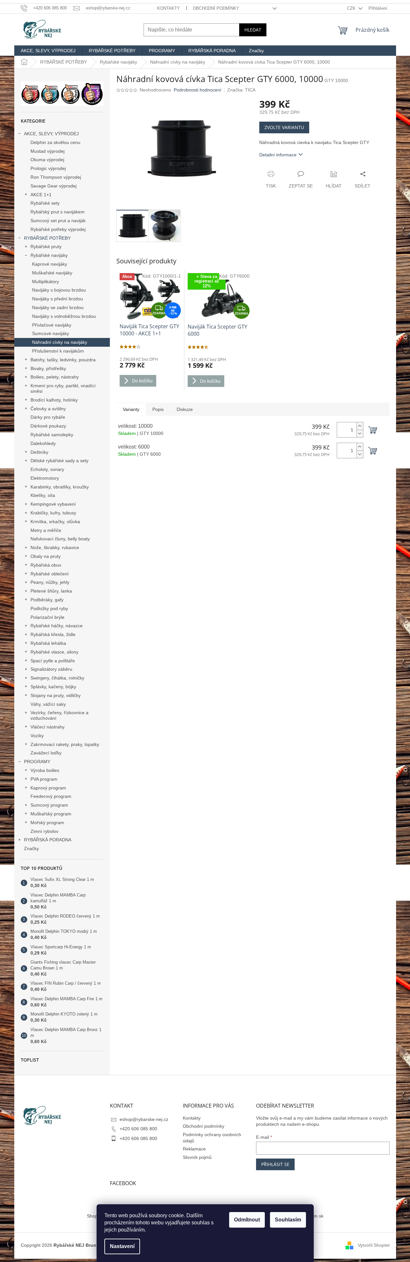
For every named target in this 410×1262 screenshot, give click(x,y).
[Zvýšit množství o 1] (360, 426)
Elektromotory (44, 478)
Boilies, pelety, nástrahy (54, 376)
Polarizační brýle (47, 617)
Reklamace (194, 1148)
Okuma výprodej (47, 159)
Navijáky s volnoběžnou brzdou (64, 316)
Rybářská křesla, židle (53, 634)
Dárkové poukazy (48, 425)
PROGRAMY (37, 761)
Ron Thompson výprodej (55, 177)
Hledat (252, 30)
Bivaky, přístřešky (48, 368)
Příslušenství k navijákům (58, 351)
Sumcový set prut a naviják (58, 220)
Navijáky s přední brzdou (57, 298)
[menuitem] (48, 50)
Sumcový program (49, 805)
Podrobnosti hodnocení (197, 89)
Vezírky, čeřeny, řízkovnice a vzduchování (59, 715)
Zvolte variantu (284, 127)
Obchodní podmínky (216, 8)
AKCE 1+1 (41, 194)
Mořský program (47, 822)
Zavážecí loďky (46, 752)
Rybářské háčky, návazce (56, 625)
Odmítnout (247, 1219)
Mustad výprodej (47, 151)
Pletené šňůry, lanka (51, 591)
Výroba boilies (44, 770)
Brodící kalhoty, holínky (54, 400)
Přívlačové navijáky (51, 325)
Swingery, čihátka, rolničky (57, 677)
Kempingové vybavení (53, 504)
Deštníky (39, 452)
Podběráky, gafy (47, 599)
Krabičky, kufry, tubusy (53, 512)
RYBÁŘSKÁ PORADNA (47, 839)
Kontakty (168, 8)
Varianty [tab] (131, 409)
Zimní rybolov (44, 831)
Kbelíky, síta (42, 495)
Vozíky (37, 735)
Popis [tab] (158, 409)
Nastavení (122, 1246)
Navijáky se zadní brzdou (58, 307)
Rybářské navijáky (49, 255)
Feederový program (50, 796)
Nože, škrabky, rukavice (54, 547)
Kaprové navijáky (49, 264)
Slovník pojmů (197, 1157)
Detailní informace (278, 154)
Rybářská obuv (45, 565)
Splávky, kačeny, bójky (53, 686)
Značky (31, 848)
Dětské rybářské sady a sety (59, 460)
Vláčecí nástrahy (47, 726)
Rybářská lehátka (48, 643)
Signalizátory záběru (51, 669)
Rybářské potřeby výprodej (58, 229)
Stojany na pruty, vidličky (55, 695)
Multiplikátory (45, 281)
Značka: (241, 89)
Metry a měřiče (45, 530)
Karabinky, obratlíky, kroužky (59, 486)
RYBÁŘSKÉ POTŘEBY (47, 238)
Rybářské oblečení (49, 573)
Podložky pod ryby (49, 608)
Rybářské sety (45, 203)
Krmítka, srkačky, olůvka (55, 521)
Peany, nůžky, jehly (49, 582)
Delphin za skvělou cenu (55, 142)
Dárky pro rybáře (47, 417)
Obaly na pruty (45, 556)
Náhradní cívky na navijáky (59, 342)
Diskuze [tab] (185, 409)
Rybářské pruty (46, 246)
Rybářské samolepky (51, 434)
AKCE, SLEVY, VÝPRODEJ (51, 133)
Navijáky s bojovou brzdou (59, 290)
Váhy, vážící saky (48, 704)
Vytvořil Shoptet (374, 1245)
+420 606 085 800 (138, 1128)
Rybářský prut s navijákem (57, 211)
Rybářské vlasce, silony (54, 652)
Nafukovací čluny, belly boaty (60, 538)
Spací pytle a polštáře (52, 660)
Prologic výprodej (48, 168)
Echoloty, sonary (47, 469)
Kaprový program (48, 787)
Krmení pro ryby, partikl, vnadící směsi (63, 388)
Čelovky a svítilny (48, 408)
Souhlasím (288, 1219)
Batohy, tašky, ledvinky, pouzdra (63, 359)
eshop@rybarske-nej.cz (144, 1119)
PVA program (43, 779)
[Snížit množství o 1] (360, 433)
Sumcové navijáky (50, 333)
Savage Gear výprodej (53, 185)
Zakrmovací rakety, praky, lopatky (64, 744)
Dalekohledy (43, 443)
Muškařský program (50, 813)
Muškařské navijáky (52, 272)
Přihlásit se (275, 1164)
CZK (352, 8)
